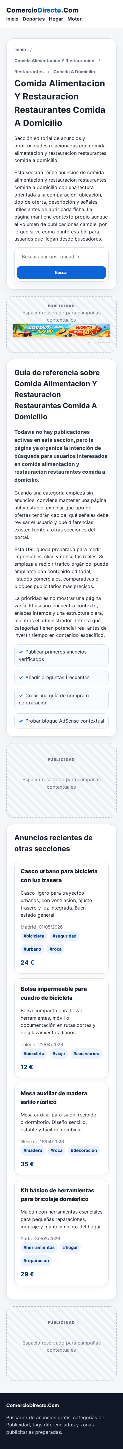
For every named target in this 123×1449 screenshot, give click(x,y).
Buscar (61, 272)
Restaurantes (29, 71)
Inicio (12, 19)
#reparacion (36, 1260)
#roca (55, 949)
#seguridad (64, 935)
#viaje (59, 1053)
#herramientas (39, 1247)
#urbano (32, 949)
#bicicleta (34, 935)
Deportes (34, 19)
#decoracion (84, 1150)
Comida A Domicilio (74, 71)
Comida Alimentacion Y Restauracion (54, 60)
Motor (74, 19)
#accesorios (86, 1053)
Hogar (56, 19)
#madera (33, 1150)
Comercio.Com (42, 10)
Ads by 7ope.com (99, 342)
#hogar (70, 1247)
